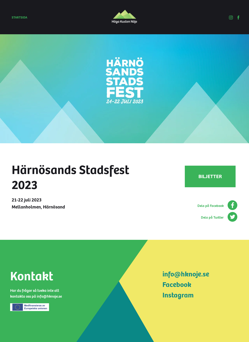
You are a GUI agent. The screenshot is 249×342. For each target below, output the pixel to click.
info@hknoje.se (185, 274)
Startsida (19, 17)
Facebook (176, 284)
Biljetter (210, 176)
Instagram (178, 295)
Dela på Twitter (212, 217)
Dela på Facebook (210, 206)
